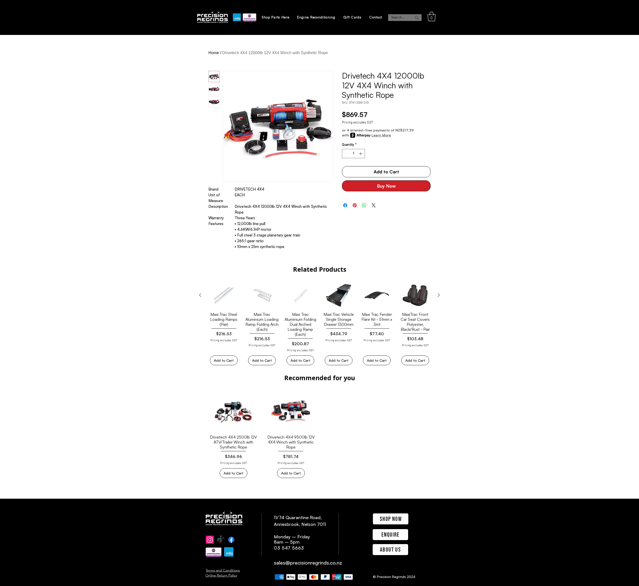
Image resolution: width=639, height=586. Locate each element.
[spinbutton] (353, 153)
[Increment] (361, 153)
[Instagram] (210, 540)
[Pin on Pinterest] (355, 205)
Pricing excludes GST (357, 122)
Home (213, 53)
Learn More (381, 135)
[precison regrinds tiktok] (220, 540)
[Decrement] (346, 153)
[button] (432, 16)
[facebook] (231, 540)
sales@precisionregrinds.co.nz (308, 563)
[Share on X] (374, 205)
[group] (319, 324)
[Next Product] (439, 295)
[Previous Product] (200, 295)
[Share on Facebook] (345, 205)
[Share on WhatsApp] (364, 205)
